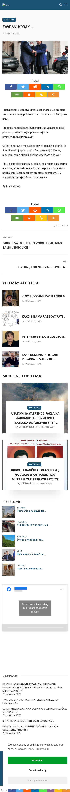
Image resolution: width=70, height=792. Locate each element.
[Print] (29, 94)
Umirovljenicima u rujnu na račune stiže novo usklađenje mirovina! (30, 728)
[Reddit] (35, 87)
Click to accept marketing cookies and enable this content (35, 608)
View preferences (37, 780)
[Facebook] (11, 87)
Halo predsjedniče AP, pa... (31, 554)
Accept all (37, 760)
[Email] (17, 94)
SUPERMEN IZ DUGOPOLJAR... (33, 525)
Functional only (37, 770)
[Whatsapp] (59, 87)
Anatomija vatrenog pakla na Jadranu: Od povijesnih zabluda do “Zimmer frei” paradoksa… (35, 418)
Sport (19, 551)
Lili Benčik (26, 483)
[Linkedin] (47, 87)
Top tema (9, 20)
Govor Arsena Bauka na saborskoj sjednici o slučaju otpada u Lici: (34, 710)
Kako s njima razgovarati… (43, 316)
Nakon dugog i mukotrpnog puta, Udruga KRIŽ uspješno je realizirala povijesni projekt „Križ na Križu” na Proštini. (32, 687)
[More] (53, 94)
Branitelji (21, 565)
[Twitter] (23, 87)
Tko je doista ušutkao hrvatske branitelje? (29, 700)
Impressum (43, 749)
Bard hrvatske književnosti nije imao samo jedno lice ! (32, 245)
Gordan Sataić (26, 426)
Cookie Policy (26, 749)
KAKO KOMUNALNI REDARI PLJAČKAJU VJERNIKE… (40, 357)
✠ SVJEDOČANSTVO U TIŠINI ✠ (43, 296)
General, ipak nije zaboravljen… (42, 267)
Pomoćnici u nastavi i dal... (31, 511)
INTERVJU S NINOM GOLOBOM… (44, 336)
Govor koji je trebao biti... (30, 568)
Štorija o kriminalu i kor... (30, 539)
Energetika (22, 522)
